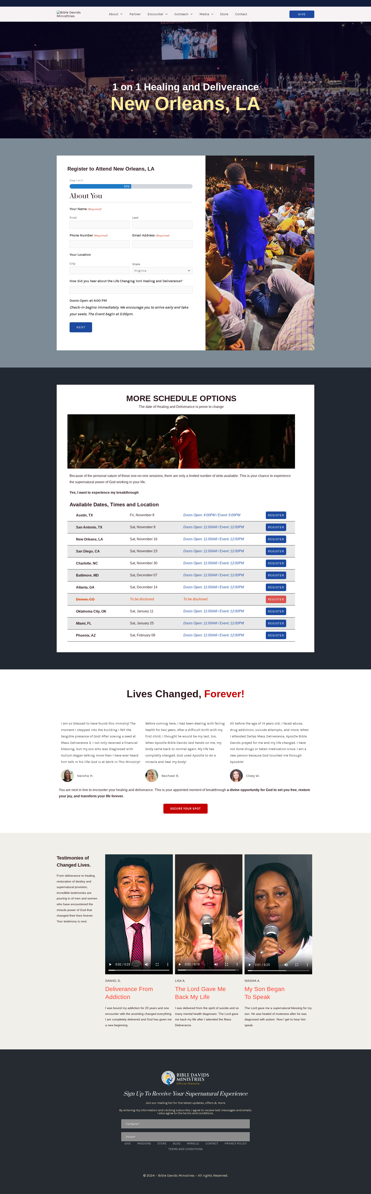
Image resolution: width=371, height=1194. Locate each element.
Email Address (150, 235)
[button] (120, 14)
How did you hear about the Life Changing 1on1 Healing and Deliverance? (126, 281)
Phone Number (89, 235)
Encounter (155, 14)
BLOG (176, 1143)
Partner (135, 14)
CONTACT (211, 1143)
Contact (241, 14)
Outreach (181, 14)
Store (224, 14)
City (72, 263)
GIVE (128, 1143)
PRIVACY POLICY (236, 1143)
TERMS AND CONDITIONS (185, 1149)
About (113, 14)
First (73, 217)
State (136, 264)
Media (204, 14)
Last (135, 217)
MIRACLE (193, 1143)
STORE (161, 1143)
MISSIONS (144, 1143)
